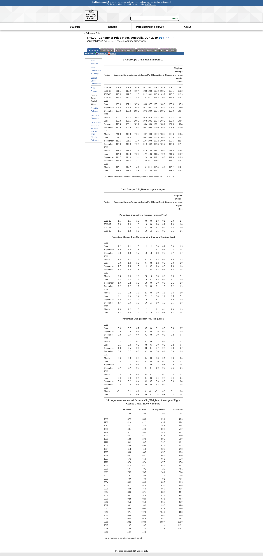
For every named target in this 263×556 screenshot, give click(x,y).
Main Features (94, 62)
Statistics (75, 27)
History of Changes (95, 116)
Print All (113, 53)
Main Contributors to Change (96, 71)
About (187, 27)
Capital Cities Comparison (96, 81)
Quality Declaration (169, 38)
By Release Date (93, 33)
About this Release (95, 109)
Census (112, 27)
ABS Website (150, 4)
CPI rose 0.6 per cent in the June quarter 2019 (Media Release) (96, 131)
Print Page (102, 53)
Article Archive (94, 89)
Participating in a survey (150, 27)
